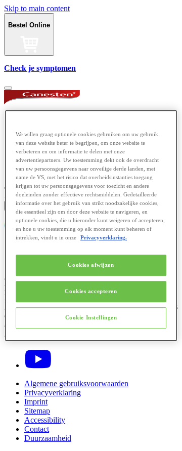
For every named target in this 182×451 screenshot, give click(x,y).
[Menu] (8, 88)
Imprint (36, 401)
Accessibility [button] (44, 420)
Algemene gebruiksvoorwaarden (76, 383)
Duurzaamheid (47, 438)
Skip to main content (37, 8)
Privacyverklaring (52, 392)
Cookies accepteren (91, 291)
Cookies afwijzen (91, 265)
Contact (36, 429)
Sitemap (37, 410)
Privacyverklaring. (103, 237)
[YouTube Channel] (38, 365)
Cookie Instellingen (91, 317)
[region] (91, 226)
